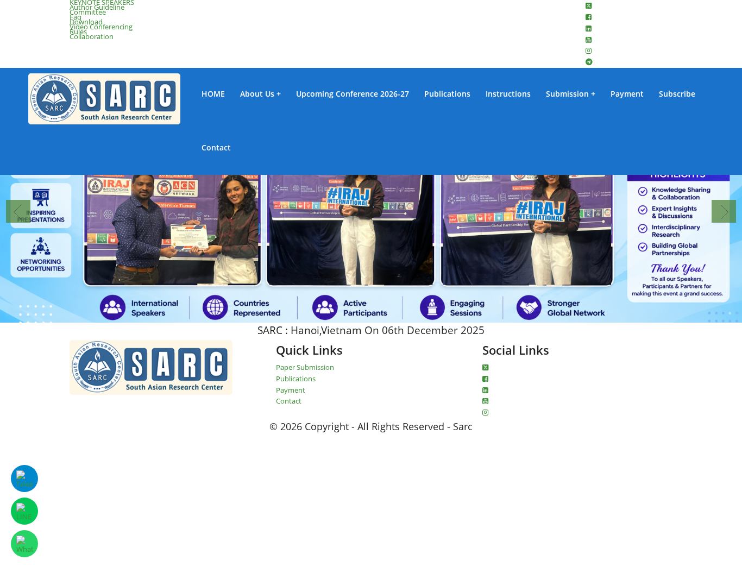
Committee (88, 12)
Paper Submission (305, 367)
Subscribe (677, 94)
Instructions (508, 94)
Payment (627, 94)
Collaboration (92, 36)
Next (724, 211)
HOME (213, 94)
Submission (567, 94)
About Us (257, 94)
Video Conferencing (101, 27)
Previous (18, 211)
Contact (216, 147)
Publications (447, 94)
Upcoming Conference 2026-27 (352, 94)
